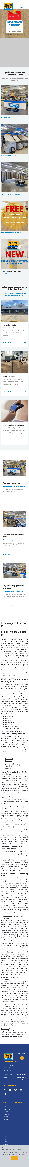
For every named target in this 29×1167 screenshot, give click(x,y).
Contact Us (6, 1144)
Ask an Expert (7, 1133)
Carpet (7, 757)
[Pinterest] (15, 1090)
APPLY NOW (7, 554)
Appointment (7, 503)
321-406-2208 (22, 7)
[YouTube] (21, 1090)
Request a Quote (8, 1136)
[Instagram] (5, 1090)
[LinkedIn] (5, 1094)
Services (8, 769)
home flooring (23, 660)
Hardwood (9, 759)
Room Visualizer (19, 1106)
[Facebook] (10, 1090)
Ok (14, 1157)
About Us (8, 767)
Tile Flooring (9, 763)
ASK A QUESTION (8, 605)
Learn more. (21, 1154)
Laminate (8, 761)
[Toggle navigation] (24, 3)
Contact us (5, 1029)
